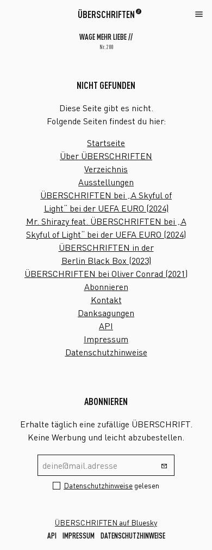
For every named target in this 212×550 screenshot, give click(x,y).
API (106, 326)
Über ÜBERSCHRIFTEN (106, 155)
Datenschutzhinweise (106, 352)
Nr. (106, 47)
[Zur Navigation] (199, 14)
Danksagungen (106, 312)
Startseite (106, 142)
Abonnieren (106, 286)
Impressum (106, 339)
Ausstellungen (106, 182)
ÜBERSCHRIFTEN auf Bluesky (106, 522)
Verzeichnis (106, 169)
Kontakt (106, 299)
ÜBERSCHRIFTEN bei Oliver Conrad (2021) (106, 273)
